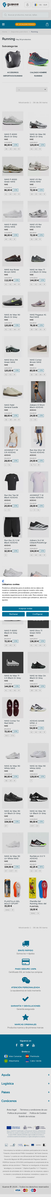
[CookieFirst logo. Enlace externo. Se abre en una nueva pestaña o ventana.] (3, 581)
